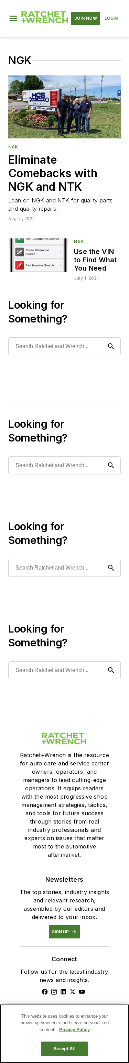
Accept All (64, 1048)
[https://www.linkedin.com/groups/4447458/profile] (63, 991)
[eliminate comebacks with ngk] (64, 106)
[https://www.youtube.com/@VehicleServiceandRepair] (81, 991)
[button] (13, 18)
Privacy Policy (74, 1029)
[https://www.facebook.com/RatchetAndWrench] (44, 991)
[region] (64, 1033)
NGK (13, 146)
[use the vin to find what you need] (38, 255)
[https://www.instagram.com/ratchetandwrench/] (54, 991)
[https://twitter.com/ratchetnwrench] (72, 991)
